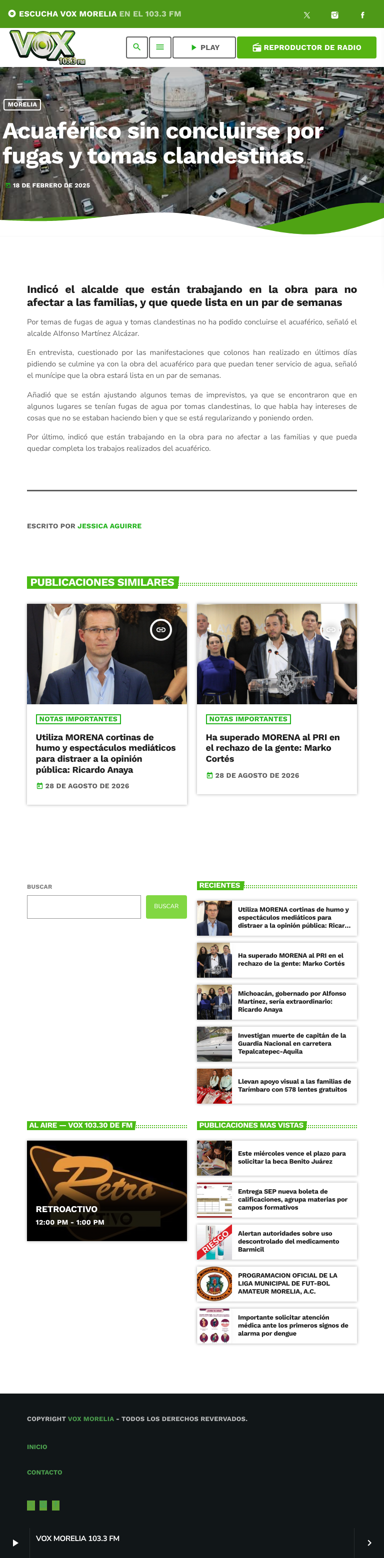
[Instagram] (335, 16)
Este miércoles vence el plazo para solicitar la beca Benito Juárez (292, 1158)
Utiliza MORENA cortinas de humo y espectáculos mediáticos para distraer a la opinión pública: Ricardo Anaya (106, 753)
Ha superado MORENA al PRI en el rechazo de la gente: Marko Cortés (273, 748)
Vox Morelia (91, 1419)
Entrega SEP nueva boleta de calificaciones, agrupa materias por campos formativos (293, 1200)
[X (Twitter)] (307, 16)
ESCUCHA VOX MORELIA (95, 13)
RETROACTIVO (67, 1209)
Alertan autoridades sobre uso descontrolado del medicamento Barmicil (288, 1242)
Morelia (23, 104)
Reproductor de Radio (307, 47)
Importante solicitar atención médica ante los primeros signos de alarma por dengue (293, 1326)
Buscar (39, 886)
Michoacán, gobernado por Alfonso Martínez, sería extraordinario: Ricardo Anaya (292, 1002)
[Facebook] (362, 16)
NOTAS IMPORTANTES (79, 719)
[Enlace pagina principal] (48, 47)
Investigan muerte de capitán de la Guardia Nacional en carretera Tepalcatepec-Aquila (292, 1044)
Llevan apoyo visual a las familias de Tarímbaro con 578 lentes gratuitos (294, 1086)
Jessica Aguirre (110, 526)
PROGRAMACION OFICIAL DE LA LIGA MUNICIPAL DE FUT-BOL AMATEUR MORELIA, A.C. (288, 1284)
